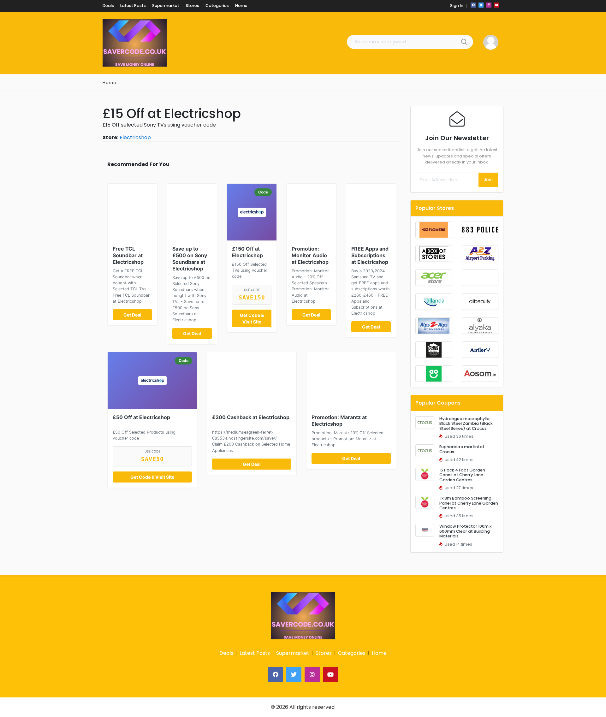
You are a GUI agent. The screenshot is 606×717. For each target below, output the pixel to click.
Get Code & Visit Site (252, 318)
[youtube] (496, 5)
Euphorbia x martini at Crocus (461, 449)
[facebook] (473, 5)
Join (488, 179)
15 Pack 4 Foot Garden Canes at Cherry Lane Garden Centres (462, 475)
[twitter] (481, 5)
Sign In (456, 5)
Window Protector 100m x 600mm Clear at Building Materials (465, 531)
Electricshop (135, 137)
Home (109, 82)
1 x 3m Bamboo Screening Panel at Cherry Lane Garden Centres (468, 503)
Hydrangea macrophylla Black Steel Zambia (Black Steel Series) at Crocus (466, 423)
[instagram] (488, 5)
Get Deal (132, 314)
